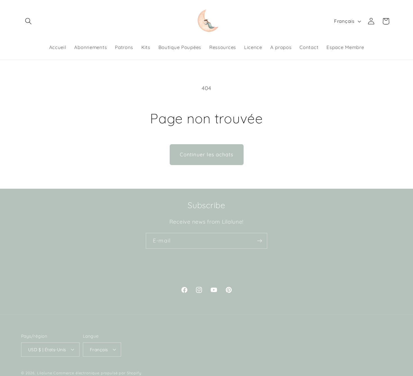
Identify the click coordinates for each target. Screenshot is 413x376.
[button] (28, 21)
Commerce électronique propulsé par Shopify (97, 373)
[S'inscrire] (259, 241)
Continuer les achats (206, 154)
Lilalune (44, 373)
